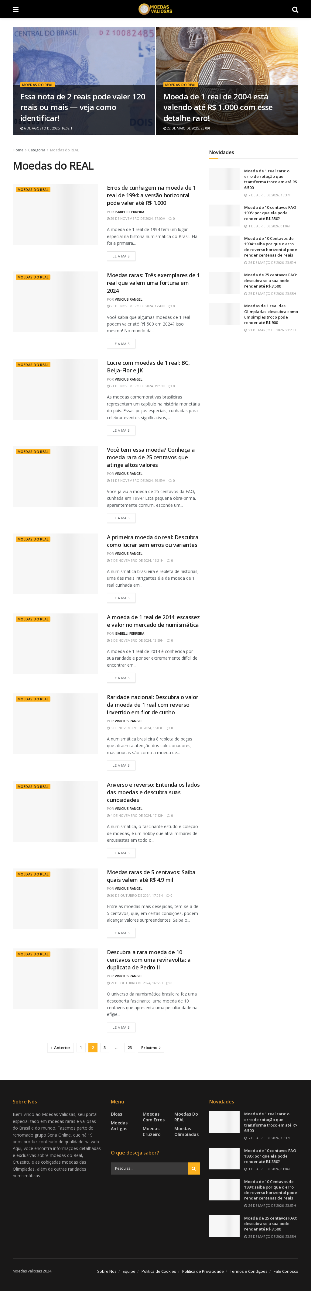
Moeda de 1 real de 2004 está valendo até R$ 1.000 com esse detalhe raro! (218, 107)
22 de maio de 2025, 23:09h (188, 128)
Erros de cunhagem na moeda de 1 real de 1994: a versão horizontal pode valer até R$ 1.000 (151, 195)
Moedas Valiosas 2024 (32, 1271)
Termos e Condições (249, 1271)
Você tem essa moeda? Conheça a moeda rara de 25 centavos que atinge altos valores (151, 457)
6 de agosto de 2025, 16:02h (47, 128)
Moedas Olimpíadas (186, 1131)
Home (18, 150)
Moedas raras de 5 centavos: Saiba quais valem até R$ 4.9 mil (151, 875)
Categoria (36, 150)
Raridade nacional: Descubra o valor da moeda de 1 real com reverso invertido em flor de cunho (152, 704)
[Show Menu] (16, 9)
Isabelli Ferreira (129, 211)
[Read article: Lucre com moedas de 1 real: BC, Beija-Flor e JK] (55, 389)
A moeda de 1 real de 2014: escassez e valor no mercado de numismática (153, 620)
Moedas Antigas (119, 1126)
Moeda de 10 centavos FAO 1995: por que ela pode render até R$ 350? (270, 213)
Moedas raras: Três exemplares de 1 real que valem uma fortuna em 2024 (153, 282)
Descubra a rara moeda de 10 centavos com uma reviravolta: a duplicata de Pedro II (149, 959)
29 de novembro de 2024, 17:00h (137, 218)
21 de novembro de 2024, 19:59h (137, 386)
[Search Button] (295, 9)
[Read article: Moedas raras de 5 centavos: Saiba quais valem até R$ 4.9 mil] (55, 898)
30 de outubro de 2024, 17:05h (136, 895)
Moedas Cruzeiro (152, 1131)
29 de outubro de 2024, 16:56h (136, 983)
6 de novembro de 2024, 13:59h (136, 640)
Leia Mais (124, 256)
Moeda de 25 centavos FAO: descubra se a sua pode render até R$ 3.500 (270, 280)
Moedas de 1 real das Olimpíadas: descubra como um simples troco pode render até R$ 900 (271, 314)
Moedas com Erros (154, 1117)
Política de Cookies (159, 1271)
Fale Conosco (286, 1271)
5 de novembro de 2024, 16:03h (136, 728)
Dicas (116, 1114)
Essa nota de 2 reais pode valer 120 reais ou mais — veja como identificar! (82, 107)
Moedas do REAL (37, 84)
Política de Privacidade (203, 1271)
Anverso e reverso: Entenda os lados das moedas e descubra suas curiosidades (153, 792)
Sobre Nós (107, 1271)
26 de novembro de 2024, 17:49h (137, 306)
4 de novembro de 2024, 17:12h (136, 815)
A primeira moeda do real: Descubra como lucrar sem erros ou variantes (153, 540)
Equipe (129, 1271)
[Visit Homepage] (155, 9)
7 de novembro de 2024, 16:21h (136, 560)
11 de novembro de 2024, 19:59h (137, 480)
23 (130, 1047)
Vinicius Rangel (128, 299)
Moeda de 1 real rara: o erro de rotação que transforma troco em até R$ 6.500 (270, 179)
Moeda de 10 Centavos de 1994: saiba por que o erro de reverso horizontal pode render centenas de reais (270, 247)
